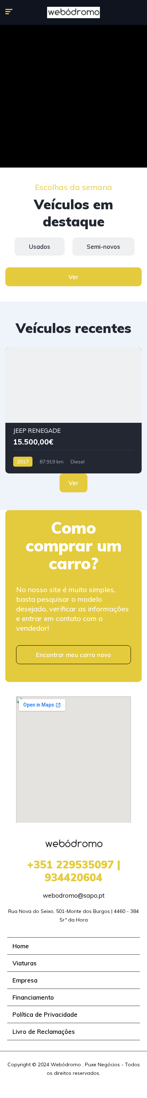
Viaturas (24, 963)
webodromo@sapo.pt (74, 895)
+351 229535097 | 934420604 (73, 871)
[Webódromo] (73, 12)
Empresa (24, 980)
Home (20, 946)
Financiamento (33, 997)
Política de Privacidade (44, 1014)
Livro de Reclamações (43, 1031)
